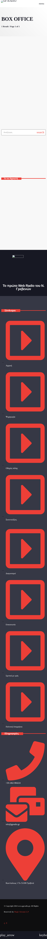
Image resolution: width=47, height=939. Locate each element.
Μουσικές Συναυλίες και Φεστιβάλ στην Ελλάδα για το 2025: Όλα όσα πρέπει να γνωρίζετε (27, 187)
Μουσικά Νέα (9, 74)
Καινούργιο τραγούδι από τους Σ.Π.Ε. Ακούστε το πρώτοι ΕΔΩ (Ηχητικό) (26, 210)
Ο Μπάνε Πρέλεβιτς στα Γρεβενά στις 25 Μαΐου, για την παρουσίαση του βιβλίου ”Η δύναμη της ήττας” (28, 222)
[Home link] (8, 4)
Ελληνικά (8, 164)
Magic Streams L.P (21, 912)
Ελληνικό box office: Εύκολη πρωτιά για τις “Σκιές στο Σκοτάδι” (20, 82)
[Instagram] (4, 923)
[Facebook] (6, 923)
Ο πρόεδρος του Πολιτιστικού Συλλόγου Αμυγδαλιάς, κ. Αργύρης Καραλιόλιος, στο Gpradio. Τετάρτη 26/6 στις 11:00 (28, 235)
